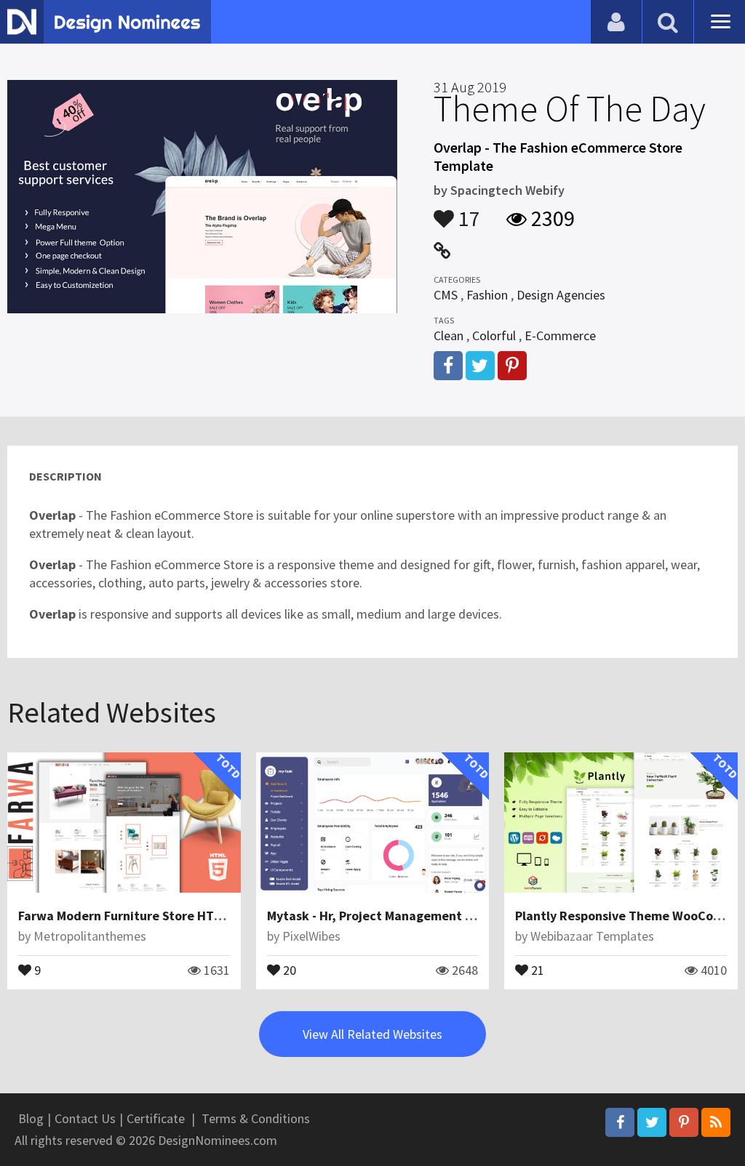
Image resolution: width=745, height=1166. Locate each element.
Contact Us (85, 1118)
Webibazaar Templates (592, 936)
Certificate (156, 1118)
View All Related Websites (372, 1034)
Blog (31, 1118)
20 (288, 969)
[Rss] (715, 1122)
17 (467, 211)
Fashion (487, 294)
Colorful (494, 335)
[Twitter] (651, 1122)
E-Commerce (560, 335)
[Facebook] (619, 1122)
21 (536, 969)
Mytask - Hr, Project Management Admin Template (414, 915)
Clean (448, 335)
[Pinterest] (683, 1122)
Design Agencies (561, 294)
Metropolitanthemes (89, 936)
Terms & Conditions (256, 1118)
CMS (446, 294)
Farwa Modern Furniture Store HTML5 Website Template (183, 915)
